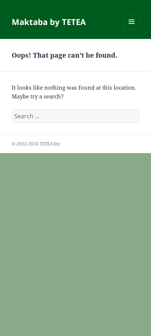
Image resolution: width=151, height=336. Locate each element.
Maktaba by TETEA (49, 21)
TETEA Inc (50, 144)
